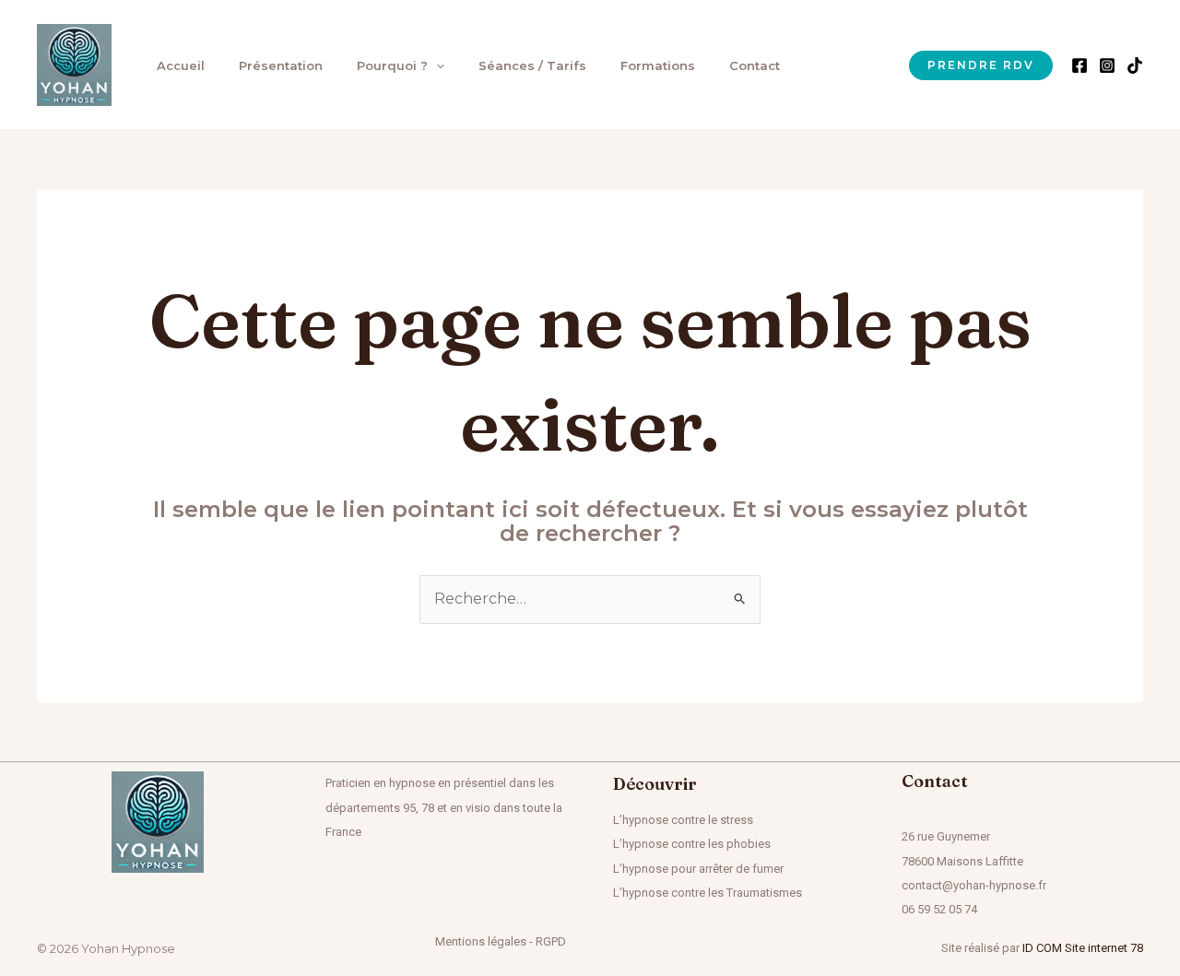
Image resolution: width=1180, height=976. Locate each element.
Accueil (181, 65)
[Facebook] (1079, 65)
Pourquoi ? (392, 65)
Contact (754, 65)
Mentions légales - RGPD (500, 941)
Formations (657, 65)
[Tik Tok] (1135, 65)
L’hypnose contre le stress (683, 820)
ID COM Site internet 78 (1082, 948)
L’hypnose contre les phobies (692, 844)
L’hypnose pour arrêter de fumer (698, 869)
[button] (436, 65)
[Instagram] (1107, 65)
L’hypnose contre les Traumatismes (707, 893)
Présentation (281, 65)
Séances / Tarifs (532, 65)
